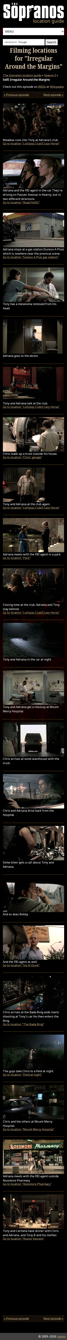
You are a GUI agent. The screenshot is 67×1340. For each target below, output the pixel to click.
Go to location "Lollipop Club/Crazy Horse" (31, 143)
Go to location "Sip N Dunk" (21, 965)
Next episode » (53, 95)
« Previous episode (16, 95)
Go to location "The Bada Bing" (23, 1024)
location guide (22, 75)
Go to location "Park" (17, 557)
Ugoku (61, 1336)
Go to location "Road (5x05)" (21, 202)
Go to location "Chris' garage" (22, 457)
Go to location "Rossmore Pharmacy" (27, 1184)
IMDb (42, 87)
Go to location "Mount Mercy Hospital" (28, 1129)
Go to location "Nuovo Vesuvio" (23, 1238)
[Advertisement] (33, 1279)
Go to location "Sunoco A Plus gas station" (31, 257)
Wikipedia (57, 87)
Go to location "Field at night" (22, 1074)
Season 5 (50, 75)
